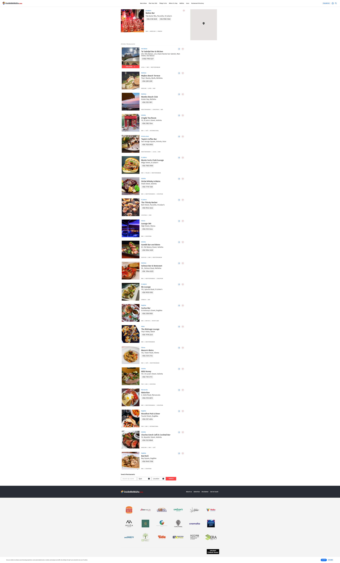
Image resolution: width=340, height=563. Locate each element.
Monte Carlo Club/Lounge (152, 160)
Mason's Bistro (147, 350)
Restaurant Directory (197, 3)
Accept (324, 560)
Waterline (145, 392)
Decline (330, 560)
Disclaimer (205, 492)
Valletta (181, 3)
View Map (204, 34)
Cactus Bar (145, 308)
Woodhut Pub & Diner (150, 414)
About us (189, 492)
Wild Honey (146, 371)
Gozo (187, 3)
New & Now (143, 3)
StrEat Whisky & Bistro (150, 181)
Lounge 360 (146, 223)
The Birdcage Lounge (150, 329)
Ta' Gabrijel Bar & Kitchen (152, 51)
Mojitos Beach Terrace (150, 76)
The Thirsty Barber (149, 202)
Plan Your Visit (153, 3)
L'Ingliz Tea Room (148, 118)
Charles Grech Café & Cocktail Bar (155, 435)
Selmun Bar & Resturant (151, 266)
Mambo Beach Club (149, 97)
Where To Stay (173, 3)
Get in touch (214, 492)
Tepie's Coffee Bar (149, 139)
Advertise (197, 492)
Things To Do (163, 3)
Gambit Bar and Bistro (150, 245)
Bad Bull (145, 456)
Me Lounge (146, 287)
